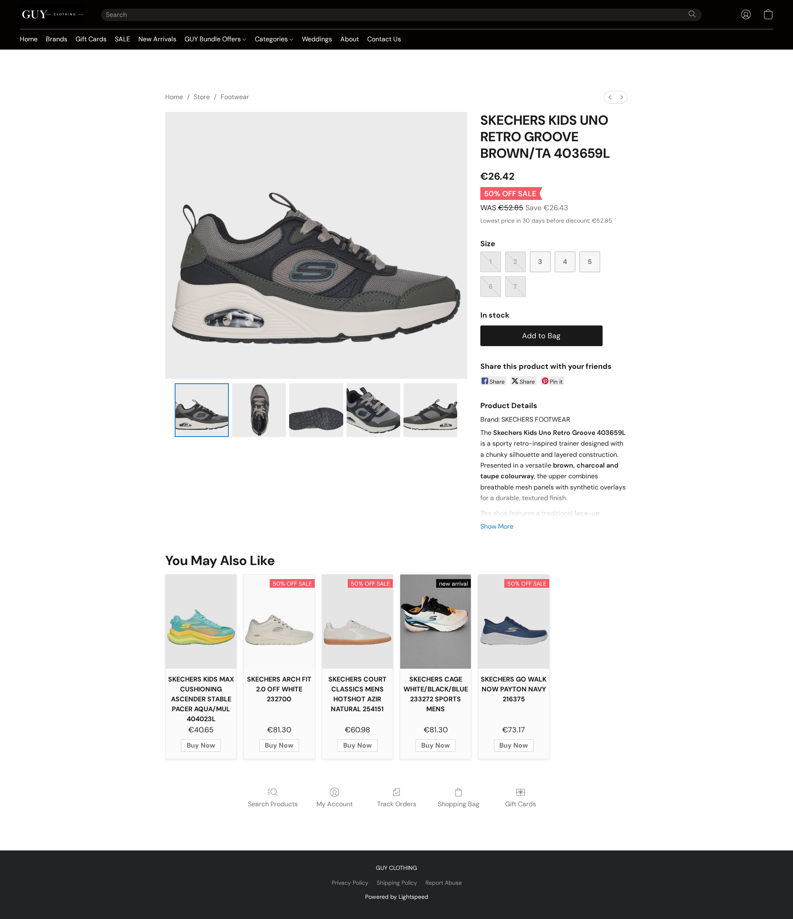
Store (202, 97)
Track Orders (396, 804)
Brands (56, 39)
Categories (272, 39)
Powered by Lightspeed (396, 896)
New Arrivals (157, 39)
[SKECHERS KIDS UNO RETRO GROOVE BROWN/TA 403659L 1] (259, 410)
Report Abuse (443, 882)
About (349, 39)
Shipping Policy (397, 882)
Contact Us (384, 39)
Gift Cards (91, 39)
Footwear (235, 97)
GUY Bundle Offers (213, 39)
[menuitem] (610, 97)
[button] (52, 14)
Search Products (273, 804)
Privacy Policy (350, 882)
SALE (122, 39)
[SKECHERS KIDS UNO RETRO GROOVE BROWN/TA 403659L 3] (373, 410)
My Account (334, 804)
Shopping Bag (459, 804)
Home (29, 39)
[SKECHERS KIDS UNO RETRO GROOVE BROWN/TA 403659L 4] (430, 410)
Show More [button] (496, 526)
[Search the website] (692, 14)
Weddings (317, 39)
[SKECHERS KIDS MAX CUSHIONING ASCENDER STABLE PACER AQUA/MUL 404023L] (201, 622)
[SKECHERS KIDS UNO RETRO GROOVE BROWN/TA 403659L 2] (316, 410)
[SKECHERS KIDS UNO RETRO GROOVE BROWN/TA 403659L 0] (201, 410)
